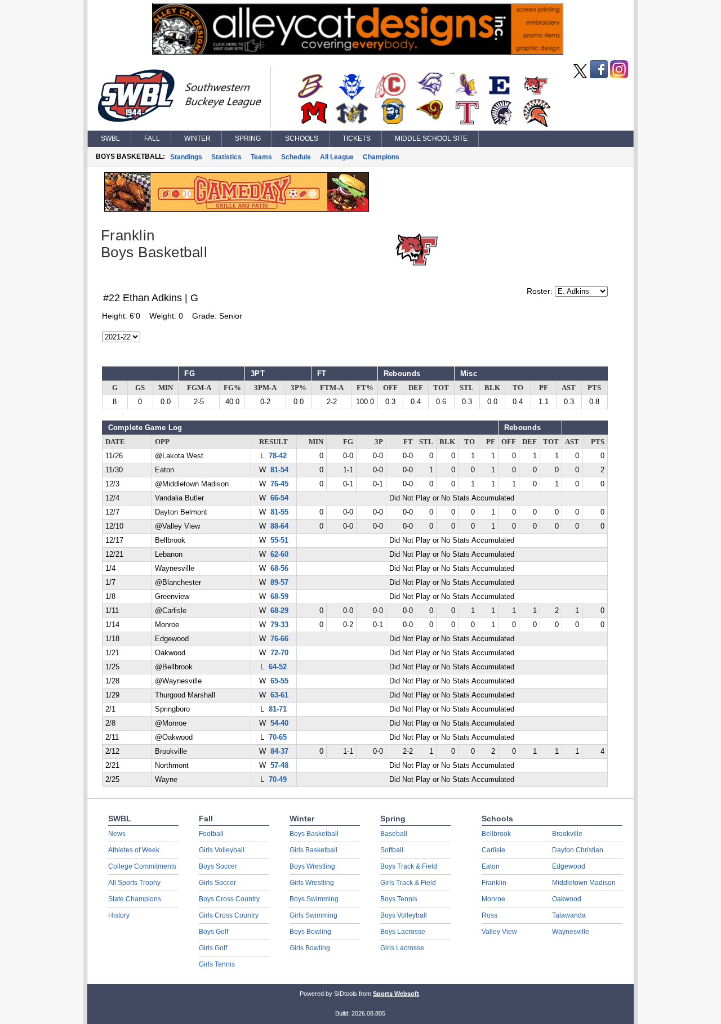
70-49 (278, 780)
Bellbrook (496, 834)
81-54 (279, 470)
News (117, 834)
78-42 (278, 456)
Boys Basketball (314, 834)
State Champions (134, 899)
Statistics (226, 157)
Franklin (494, 883)
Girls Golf (213, 948)
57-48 (279, 766)
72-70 (279, 653)
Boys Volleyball (403, 915)
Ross (489, 915)
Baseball (393, 834)
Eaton (491, 866)
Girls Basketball (313, 850)
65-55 (279, 681)
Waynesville (570, 932)
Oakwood (566, 899)
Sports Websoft (396, 993)
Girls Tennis (217, 964)
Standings (186, 157)
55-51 (279, 540)
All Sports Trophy (134, 883)
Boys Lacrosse (402, 932)
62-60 (279, 554)
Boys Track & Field (408, 866)
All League (337, 157)
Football (211, 834)
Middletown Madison (584, 883)
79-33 (279, 625)
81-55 (279, 512)
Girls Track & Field (408, 883)
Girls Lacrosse (402, 948)
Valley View (499, 932)
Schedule (296, 157)
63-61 (279, 695)
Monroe (493, 899)
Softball (391, 850)
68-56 (279, 569)
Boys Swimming (314, 899)
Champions (381, 157)
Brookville (567, 834)
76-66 (279, 639)
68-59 (279, 597)
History (119, 915)
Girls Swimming (313, 915)
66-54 (279, 498)
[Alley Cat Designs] (357, 51)
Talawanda (569, 915)
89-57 (279, 583)
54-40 (279, 723)
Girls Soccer (217, 883)
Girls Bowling (310, 948)
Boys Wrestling (312, 866)
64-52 (278, 667)
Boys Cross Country (229, 899)
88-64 (279, 526)
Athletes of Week (133, 850)
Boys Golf (213, 932)
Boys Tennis (398, 899)
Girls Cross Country (229, 915)
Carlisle (493, 850)
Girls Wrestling (312, 883)
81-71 (278, 709)
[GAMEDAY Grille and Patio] (236, 208)
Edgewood (568, 866)
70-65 (278, 737)
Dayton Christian (577, 850)
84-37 (279, 751)
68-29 (279, 611)
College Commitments (142, 866)
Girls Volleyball (221, 850)
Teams (261, 157)
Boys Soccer (218, 866)
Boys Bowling (310, 932)
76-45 (279, 484)
